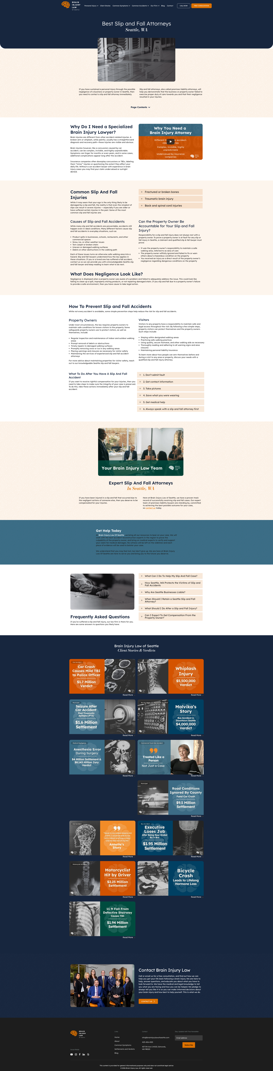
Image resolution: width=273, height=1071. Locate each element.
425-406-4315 (147, 1042)
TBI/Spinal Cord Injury (148, 662)
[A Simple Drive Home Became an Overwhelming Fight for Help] (171, 757)
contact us (150, 508)
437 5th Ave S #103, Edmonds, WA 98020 (154, 1048)
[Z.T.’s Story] (171, 676)
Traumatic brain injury (159, 198)
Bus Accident (145, 702)
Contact (170, 6)
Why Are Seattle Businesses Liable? (165, 592)
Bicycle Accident (146, 864)
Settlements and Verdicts (125, 1049)
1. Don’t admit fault (154, 375)
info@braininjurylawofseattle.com (155, 1037)
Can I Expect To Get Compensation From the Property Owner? (170, 616)
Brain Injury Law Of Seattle (111, 535)
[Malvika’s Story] (171, 716)
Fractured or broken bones (162, 192)
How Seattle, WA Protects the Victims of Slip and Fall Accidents (172, 584)
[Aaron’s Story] (102, 676)
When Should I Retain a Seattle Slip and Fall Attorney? (170, 600)
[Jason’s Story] (102, 757)
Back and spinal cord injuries (163, 205)
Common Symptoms (120, 6)
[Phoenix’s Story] (102, 716)
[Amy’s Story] (171, 838)
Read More (129, 695)
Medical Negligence (79, 743)
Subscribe (189, 1045)
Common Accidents (139, 6)
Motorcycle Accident (80, 864)
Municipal (76, 702)
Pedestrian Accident (161, 702)
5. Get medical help (154, 402)
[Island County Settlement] (171, 797)
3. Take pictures (152, 388)
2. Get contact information (158, 381)
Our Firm (154, 6)
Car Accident (77, 662)
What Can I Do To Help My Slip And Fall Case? (171, 576)
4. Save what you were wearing (161, 395)
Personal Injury (90, 6)
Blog (163, 6)
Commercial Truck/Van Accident (152, 743)
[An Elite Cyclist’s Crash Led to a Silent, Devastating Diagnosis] (171, 878)
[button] (97, 6)
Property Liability (79, 905)
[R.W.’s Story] (102, 878)
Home (117, 1037)
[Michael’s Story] (102, 918)
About (117, 1041)
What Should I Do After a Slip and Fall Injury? (171, 608)
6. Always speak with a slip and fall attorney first (171, 409)
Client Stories (105, 6)
